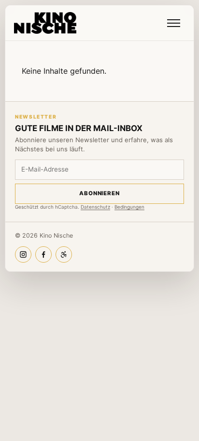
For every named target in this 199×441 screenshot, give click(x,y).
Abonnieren (99, 193)
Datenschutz (95, 207)
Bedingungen (129, 207)
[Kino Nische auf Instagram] (23, 254)
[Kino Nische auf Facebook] (43, 254)
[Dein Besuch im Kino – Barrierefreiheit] (64, 254)
